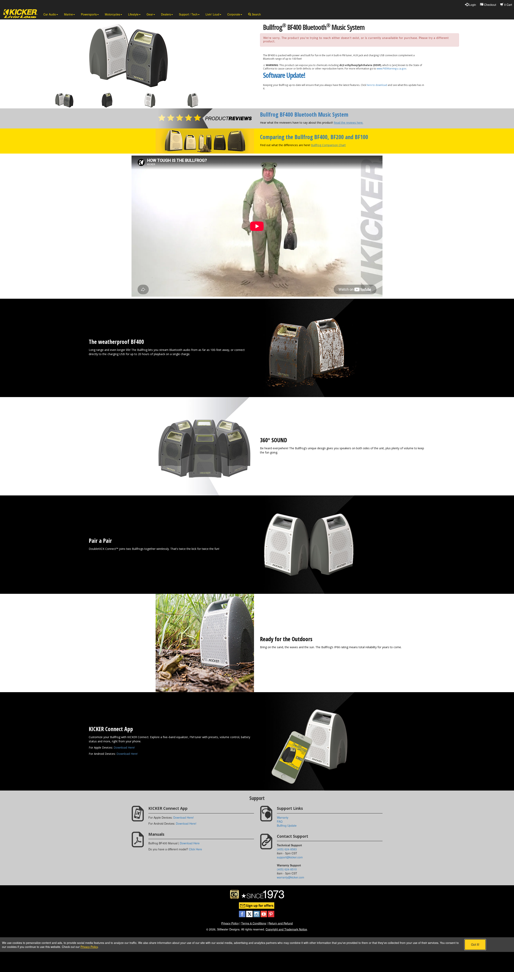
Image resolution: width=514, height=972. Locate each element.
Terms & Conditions (253, 923)
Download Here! (124, 747)
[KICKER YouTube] (264, 914)
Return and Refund (280, 923)
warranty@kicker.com (290, 877)
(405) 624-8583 (287, 849)
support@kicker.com (290, 857)
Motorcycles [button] (112, 14)
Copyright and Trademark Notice (286, 929)
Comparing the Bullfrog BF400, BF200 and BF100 (314, 137)
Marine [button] (68, 14)
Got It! (475, 944)
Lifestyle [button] (133, 14)
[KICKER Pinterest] (271, 914)
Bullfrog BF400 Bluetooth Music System (304, 114)
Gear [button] (150, 14)
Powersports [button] (89, 14)
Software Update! (284, 75)
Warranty (282, 817)
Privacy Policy (230, 923)
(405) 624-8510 (287, 869)
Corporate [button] (233, 14)
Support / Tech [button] (188, 14)
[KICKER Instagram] (257, 914)
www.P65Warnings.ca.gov (391, 68)
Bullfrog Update (287, 825)
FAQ (279, 821)
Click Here (195, 849)
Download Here (190, 843)
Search (256, 14)
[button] (64, 100)
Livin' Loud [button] (212, 14)
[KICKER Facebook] (242, 914)
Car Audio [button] (49, 14)
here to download (377, 85)
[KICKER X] (249, 914)
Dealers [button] (166, 14)
